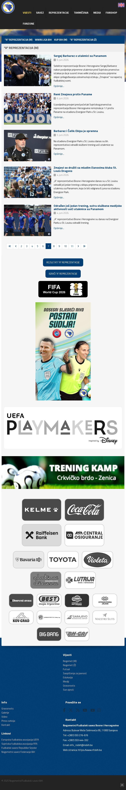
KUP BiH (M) (60, 40)
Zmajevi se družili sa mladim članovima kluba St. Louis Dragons (85, 169)
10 (65, 246)
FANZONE (28, 24)
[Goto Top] (122, 785)
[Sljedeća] (78, 246)
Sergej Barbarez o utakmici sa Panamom (80, 56)
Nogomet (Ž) (69, 665)
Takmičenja (81, 13)
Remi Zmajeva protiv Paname (73, 94)
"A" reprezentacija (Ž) (83, 40)
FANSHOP (111, 13)
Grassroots (69, 686)
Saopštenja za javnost (75, 673)
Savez (40, 13)
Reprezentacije (59, 13)
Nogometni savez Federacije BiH (18, 752)
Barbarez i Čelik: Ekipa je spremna (76, 131)
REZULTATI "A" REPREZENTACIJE (63, 262)
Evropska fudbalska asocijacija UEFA (20, 740)
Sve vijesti (68, 690)
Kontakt (5, 725)
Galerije (5, 713)
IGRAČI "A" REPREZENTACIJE (63, 274)
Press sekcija (8, 721)
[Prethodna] (16, 246)
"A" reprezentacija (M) (18, 40)
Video (4, 717)
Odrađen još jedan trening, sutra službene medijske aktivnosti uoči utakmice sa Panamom (88, 207)
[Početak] (9, 246)
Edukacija (68, 677)
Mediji (97, 13)
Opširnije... (59, 86)
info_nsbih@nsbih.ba (81, 745)
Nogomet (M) (70, 661)
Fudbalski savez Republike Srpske (19, 748)
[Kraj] (84, 246)
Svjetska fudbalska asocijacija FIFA (19, 744)
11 (72, 246)
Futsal (66, 669)
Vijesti (27, 13)
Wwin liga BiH (43, 40)
